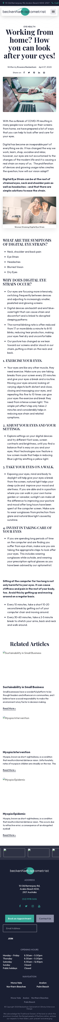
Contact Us (45, 918)
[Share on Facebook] (24, 72)
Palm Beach (43, 986)
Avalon (43, 982)
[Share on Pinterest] (34, 72)
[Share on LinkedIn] (39, 72)
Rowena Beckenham (26, 67)
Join (10, 938)
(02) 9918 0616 (29, 899)
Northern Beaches (16, 986)
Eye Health (29, 26)
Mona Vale (16, 982)
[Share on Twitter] (29, 72)
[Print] (44, 72)
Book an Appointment (19, 918)
